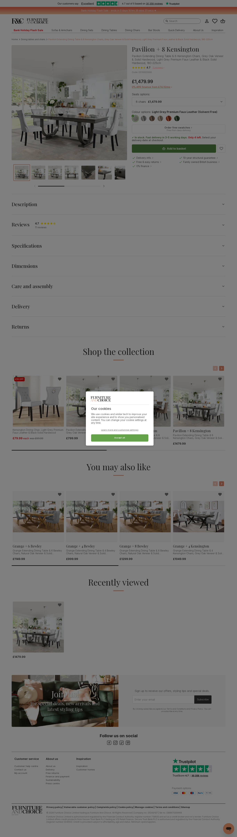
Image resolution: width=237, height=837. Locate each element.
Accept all (119, 438)
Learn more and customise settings (119, 430)
